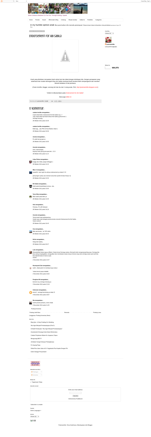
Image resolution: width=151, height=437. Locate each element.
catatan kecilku (37, 112)
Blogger (90, 425)
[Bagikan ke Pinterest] (61, 101)
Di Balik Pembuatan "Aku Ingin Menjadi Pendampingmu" (46, 328)
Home (31, 19)
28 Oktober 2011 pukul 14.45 (41, 199)
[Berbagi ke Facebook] (59, 101)
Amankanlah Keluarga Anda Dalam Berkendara (44, 332)
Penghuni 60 (36, 279)
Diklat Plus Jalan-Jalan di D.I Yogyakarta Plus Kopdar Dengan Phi (49, 348)
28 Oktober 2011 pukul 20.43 (41, 233)
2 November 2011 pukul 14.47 (41, 260)
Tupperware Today (37, 382)
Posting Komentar (36, 308)
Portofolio (90, 19)
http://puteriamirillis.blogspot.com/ (87, 87)
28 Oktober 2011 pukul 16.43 (41, 223)
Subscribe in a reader (37, 404)
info (67, 25)
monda (35, 136)
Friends (37, 19)
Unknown (35, 290)
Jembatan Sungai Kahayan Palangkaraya (42, 342)
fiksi (56, 25)
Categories (98, 19)
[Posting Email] (52, 101)
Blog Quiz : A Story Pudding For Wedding (42, 322)
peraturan (113, 25)
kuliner (63, 25)
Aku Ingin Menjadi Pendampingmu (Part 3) (42, 325)
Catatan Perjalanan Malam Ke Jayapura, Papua (44, 335)
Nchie (34, 239)
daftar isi (68, 97)
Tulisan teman (87, 25)
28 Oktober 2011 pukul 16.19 (41, 209)
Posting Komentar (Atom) (43, 315)
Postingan (35, 372)
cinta (102, 25)
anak (52, 25)
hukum (93, 25)
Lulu (34, 249)
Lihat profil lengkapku (111, 46)
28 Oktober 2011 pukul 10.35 (41, 120)
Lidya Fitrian (36, 159)
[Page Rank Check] (33, 421)
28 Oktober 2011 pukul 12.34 (41, 178)
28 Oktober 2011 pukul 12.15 (41, 164)
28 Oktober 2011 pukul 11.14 (41, 153)
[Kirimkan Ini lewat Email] (55, 101)
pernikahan (107, 25)
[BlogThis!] (56, 101)
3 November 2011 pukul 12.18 (41, 284)
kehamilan (98, 25)
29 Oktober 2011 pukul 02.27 (41, 244)
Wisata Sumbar (73, 19)
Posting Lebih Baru (35, 312)
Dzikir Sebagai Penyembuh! (38, 351)
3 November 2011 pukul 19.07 (41, 294)
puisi (59, 25)
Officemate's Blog (53, 19)
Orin (34, 204)
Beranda (66, 312)
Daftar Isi (82, 19)
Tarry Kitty (36, 194)
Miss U (35, 170)
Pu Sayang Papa (35, 345)
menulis (71, 25)
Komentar (35, 375)
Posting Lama (97, 312)
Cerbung (63, 19)
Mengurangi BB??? (36, 338)
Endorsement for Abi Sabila (74, 93)
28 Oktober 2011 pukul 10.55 (41, 141)
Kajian (117, 25)
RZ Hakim (36, 183)
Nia (34, 300)
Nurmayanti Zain (38, 265)
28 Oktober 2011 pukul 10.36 (41, 131)
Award (44, 19)
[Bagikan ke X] (58, 101)
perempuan (78, 25)
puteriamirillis (111, 44)
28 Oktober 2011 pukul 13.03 (41, 188)
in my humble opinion (39, 25)
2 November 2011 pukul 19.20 (41, 274)
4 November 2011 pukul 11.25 (41, 305)
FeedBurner (79, 398)
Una (34, 229)
